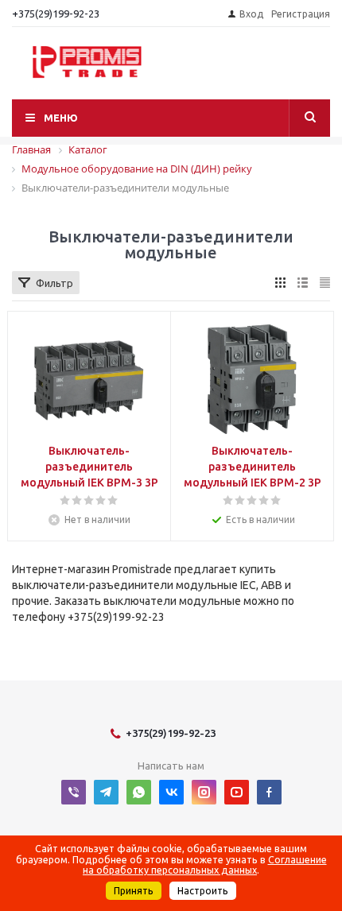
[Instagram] (204, 792)
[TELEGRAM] (106, 792)
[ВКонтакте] (171, 792)
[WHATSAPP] (138, 792)
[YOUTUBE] (236, 792)
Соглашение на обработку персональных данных (205, 865)
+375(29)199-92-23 (55, 13)
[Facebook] (269, 792)
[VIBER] (73, 792)
